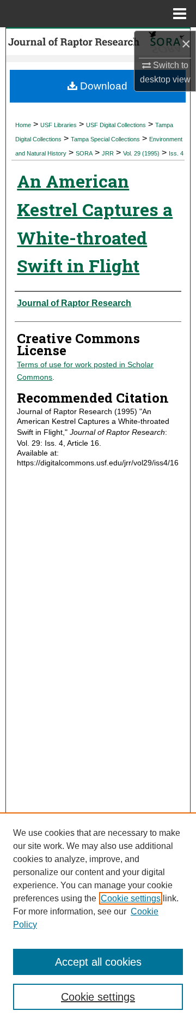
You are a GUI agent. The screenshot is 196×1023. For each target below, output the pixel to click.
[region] (98, 917)
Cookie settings (131, 898)
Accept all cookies (98, 962)
